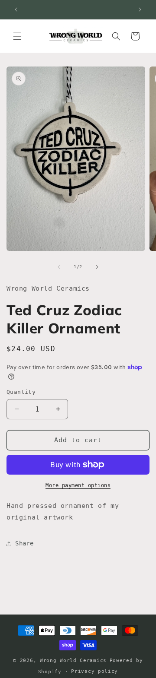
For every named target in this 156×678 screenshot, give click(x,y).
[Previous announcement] (16, 9)
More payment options (78, 485)
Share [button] (24, 543)
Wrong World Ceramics (73, 660)
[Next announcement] (140, 9)
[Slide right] (97, 266)
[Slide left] (58, 266)
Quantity (21, 392)
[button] (17, 36)
